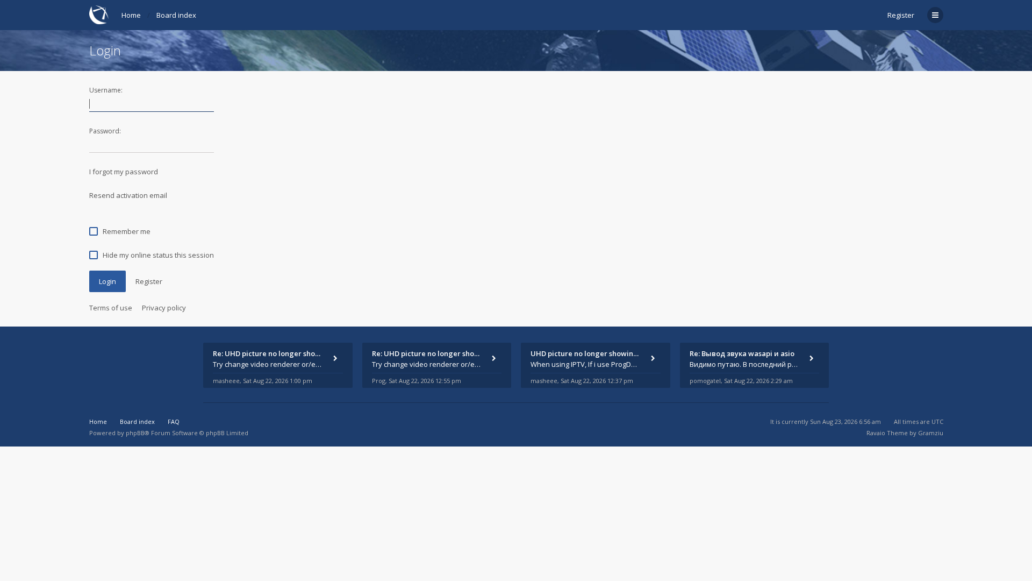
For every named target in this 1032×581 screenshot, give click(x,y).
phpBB (135, 433)
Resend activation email (128, 195)
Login (107, 281)
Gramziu (930, 433)
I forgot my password (123, 171)
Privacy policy (164, 308)
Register (900, 15)
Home (131, 15)
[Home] (99, 14)
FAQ (174, 421)
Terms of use (110, 308)
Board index (176, 15)
